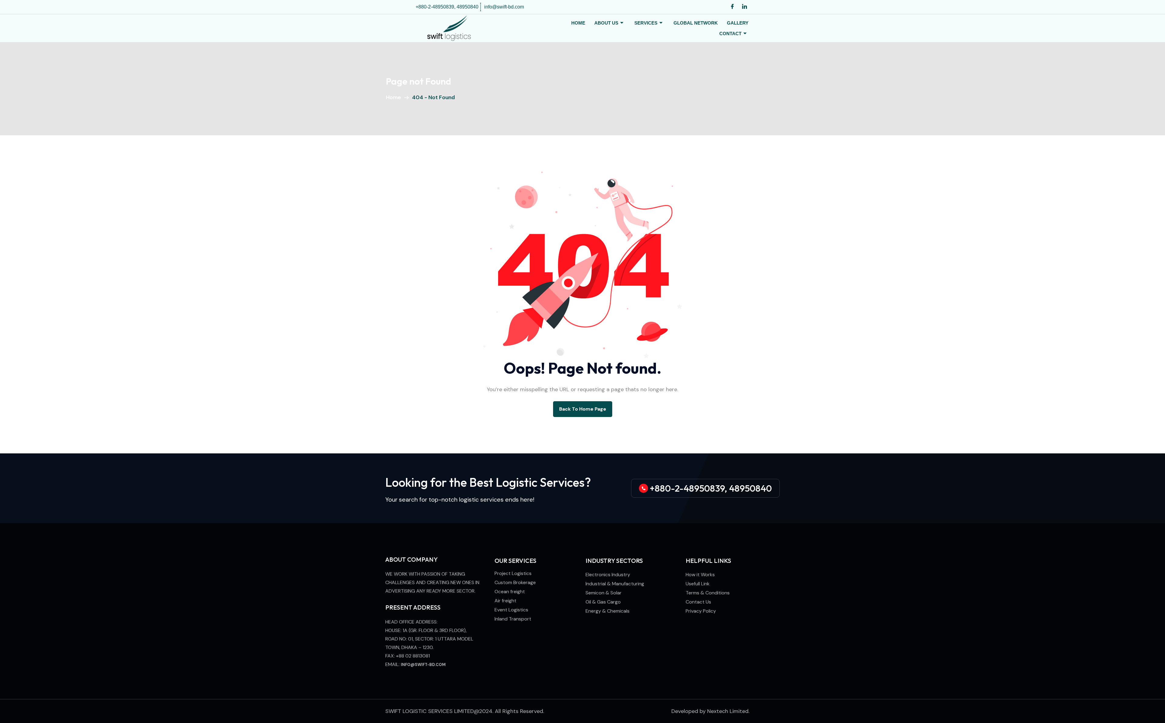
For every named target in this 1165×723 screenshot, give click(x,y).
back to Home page (582, 409)
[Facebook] (732, 7)
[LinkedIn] (744, 7)
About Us (606, 22)
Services (645, 22)
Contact (730, 33)
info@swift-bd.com (423, 664)
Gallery (737, 22)
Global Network (696, 22)
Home (578, 22)
